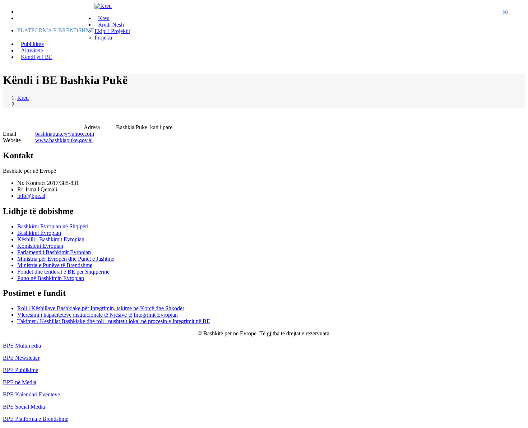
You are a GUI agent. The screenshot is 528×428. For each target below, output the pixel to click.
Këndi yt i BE (36, 57)
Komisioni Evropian (40, 246)
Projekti (103, 37)
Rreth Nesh (111, 25)
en (518, 12)
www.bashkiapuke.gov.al (64, 140)
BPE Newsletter (21, 358)
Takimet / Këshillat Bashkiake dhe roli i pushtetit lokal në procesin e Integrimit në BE (113, 321)
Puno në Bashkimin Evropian (50, 278)
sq (505, 12)
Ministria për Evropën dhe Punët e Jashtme (65, 259)
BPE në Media (19, 382)
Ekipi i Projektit (112, 31)
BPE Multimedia (22, 346)
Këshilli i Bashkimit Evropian (50, 239)
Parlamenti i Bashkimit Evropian (54, 252)
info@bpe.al (31, 196)
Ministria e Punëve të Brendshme (54, 265)
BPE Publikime (20, 370)
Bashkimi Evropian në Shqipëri (52, 226)
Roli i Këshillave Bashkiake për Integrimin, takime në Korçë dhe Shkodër (100, 308)
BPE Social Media (24, 407)
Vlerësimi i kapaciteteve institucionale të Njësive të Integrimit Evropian (97, 315)
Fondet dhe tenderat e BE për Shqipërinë (63, 272)
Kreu (23, 98)
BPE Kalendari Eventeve (31, 394)
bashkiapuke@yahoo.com (64, 134)
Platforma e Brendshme (55, 30)
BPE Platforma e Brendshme (35, 419)
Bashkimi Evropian (39, 233)
